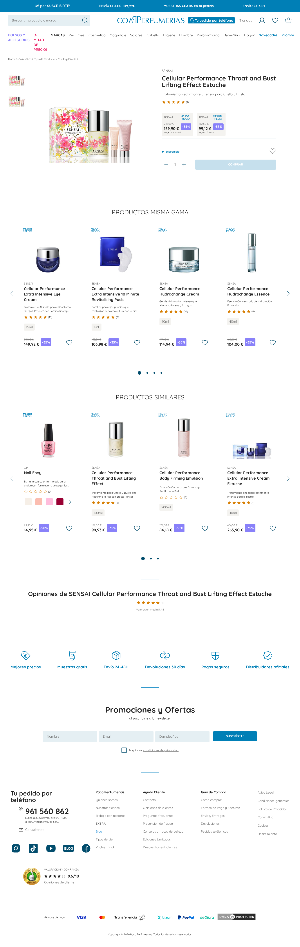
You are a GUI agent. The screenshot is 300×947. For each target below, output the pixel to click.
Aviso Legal (266, 792)
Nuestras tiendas (108, 808)
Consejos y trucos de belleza (163, 831)
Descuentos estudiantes (160, 847)
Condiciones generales (273, 801)
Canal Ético (265, 817)
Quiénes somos (107, 800)
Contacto (149, 800)
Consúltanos (34, 830)
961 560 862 (47, 811)
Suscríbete (235, 736)
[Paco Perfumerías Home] (150, 20)
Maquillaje (118, 35)
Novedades (268, 35)
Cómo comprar (211, 800)
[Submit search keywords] (85, 20)
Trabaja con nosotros (110, 816)
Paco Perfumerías (110, 792)
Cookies (263, 826)
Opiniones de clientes (158, 808)
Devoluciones (210, 824)
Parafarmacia (208, 35)
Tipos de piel (104, 839)
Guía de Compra (213, 792)
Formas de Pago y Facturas (220, 808)
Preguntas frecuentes (158, 816)
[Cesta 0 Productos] (288, 20)
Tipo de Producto (45, 59)
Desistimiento (267, 834)
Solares (136, 35)
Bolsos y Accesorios (19, 37)
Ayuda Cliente (154, 792)
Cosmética (97, 35)
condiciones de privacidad (161, 750)
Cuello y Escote (67, 59)
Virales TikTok (105, 847)
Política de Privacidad (272, 809)
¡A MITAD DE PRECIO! (40, 42)
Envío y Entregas (213, 816)
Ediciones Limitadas (157, 839)
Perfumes (77, 35)
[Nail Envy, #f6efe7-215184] (28, 501)
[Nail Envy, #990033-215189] (59, 501)
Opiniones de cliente (59, 882)
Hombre (186, 35)
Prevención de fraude (158, 824)
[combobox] (49, 20)
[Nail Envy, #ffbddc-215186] (49, 501)
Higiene (169, 35)
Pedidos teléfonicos (214, 831)
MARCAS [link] (58, 35)
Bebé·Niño (232, 35)
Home (12, 59)
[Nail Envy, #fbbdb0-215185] (38, 501)
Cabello (153, 35)
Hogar (249, 35)
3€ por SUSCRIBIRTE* (52, 6)
